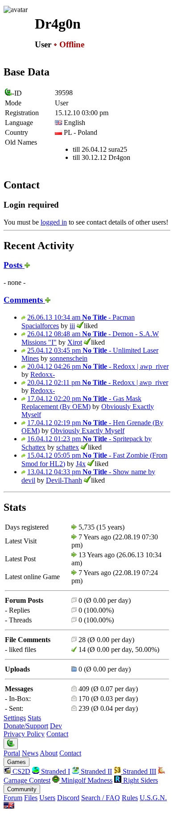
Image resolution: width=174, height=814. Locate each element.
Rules (130, 797)
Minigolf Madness (85, 780)
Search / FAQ (100, 797)
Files (30, 797)
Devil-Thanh (64, 480)
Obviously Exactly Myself (87, 430)
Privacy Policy (24, 734)
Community (22, 789)
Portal (12, 753)
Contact (57, 734)
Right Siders (139, 780)
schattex (67, 447)
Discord (68, 797)
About (49, 753)
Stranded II (95, 771)
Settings (15, 718)
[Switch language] (9, 806)
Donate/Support (26, 726)
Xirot (74, 342)
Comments (24, 300)
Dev (56, 726)
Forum (13, 797)
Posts (14, 265)
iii (72, 326)
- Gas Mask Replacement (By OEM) (81, 402)
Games (16, 762)
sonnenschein (68, 358)
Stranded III (138, 771)
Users (47, 797)
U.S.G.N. (153, 797)
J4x (81, 464)
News (30, 753)
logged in (54, 222)
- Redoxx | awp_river (98, 366)
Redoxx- (42, 374)
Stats (34, 718)
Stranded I (54, 771)
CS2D (20, 771)
